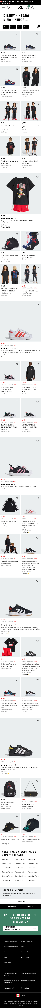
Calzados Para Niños (33, 864)
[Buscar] (32, 7)
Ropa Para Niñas (5, 860)
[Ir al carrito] (37, 7)
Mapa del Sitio (25, 952)
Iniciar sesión (12, 906)
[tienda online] (20, 8)
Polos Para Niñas (6, 881)
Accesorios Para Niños (32, 872)
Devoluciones (8, 952)
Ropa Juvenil (19, 872)
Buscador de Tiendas (10, 941)
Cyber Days (7, 962)
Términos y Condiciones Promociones (11, 981)
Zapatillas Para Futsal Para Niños (33, 881)
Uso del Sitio (25, 988)
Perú (23, 995)
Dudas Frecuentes (26, 941)
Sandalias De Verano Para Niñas (19, 876)
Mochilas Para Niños (33, 876)
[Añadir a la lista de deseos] (17, 34)
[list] (17, 27)
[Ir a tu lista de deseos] (8, 7)
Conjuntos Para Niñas (20, 860)
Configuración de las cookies (10, 974)
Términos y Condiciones (28, 973)
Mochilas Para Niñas (7, 864)
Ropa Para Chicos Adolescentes (20, 881)
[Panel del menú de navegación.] (3, 7)
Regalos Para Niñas (7, 872)
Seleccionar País (9, 988)
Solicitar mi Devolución (11, 946)
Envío (5, 957)
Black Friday (25, 957)
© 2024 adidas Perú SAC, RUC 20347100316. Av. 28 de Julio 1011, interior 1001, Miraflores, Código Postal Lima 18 (20, 1003)
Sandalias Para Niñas (7, 868)
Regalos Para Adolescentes (7, 876)
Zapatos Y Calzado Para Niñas (33, 860)
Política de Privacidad (28, 980)
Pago (22, 946)
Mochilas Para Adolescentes (20, 864)
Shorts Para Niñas (19, 868)
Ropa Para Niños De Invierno (32, 868)
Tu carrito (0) (29, 906)
